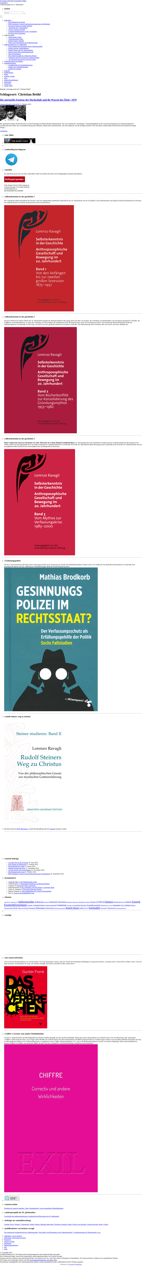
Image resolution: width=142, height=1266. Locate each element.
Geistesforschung (38, 905)
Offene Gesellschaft (23, 908)
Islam (122, 905)
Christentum (62, 902)
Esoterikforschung (15, 904)
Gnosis (103, 905)
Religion (52, 908)
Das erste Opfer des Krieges (32, 889)
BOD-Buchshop (22, 829)
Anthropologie (14, 902)
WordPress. (79, 1264)
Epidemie (128, 902)
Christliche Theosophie (72, 902)
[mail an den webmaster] (24, 1)
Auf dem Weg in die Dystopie (18, 863)
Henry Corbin (109, 905)
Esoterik (136, 901)
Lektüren (127, 905)
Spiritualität (94, 908)
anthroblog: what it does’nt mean (15, 1238)
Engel (123, 902)
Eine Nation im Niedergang (17, 864)
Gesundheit (69, 905)
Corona (92, 902)
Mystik (15, 908)
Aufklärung (39, 902)
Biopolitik (53, 902)
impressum (7, 1243)
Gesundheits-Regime (79, 905)
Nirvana (71, 1264)
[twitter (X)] (3, 1)
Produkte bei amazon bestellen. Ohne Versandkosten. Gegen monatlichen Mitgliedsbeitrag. (34, 1208)
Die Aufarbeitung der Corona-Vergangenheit (36, 891)
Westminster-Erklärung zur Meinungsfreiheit (35, 884)
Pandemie (32, 908)
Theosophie (103, 908)
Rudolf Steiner (72, 908)
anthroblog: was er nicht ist (13, 1236)
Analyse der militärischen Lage (24, 893)
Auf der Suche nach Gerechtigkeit (19, 870)
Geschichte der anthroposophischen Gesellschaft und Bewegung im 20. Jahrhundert (31, 1216)
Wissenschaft (111, 908)
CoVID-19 (100, 902)
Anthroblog (4, 3)
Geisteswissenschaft (50, 905)
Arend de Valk (13, 882)
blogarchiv (7, 1240)
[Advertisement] (66, 936)
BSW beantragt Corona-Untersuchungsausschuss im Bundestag (29, 874)
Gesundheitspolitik (93, 905)
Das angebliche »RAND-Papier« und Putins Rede (37, 887)
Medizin (133, 905)
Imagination (117, 905)
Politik (47, 908)
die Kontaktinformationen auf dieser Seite (43, 1260)
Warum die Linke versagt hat (26, 886)
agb (5, 1247)
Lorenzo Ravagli (5, 104)
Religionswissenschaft (60, 908)
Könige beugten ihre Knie (16, 868)
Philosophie (40, 908)
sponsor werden (9, 1241)
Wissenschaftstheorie (121, 908)
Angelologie (7, 902)
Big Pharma (46, 902)
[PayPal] (10, 1)
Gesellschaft (61, 905)
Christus (87, 902)
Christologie (81, 902)
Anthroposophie (26, 901)
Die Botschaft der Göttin (16, 866)
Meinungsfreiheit (8, 908)
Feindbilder (30, 905)
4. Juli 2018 (15, 104)
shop (5, 1249)
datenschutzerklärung (11, 1245)
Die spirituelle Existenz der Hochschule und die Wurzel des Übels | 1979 (38, 99)
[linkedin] (17, 1)
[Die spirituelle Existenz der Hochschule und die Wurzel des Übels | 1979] (13, 120)
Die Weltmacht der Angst (16, 872)
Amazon (52, 829)
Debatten (109, 901)
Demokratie (117, 902)
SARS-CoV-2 (84, 908)
